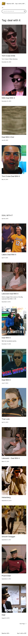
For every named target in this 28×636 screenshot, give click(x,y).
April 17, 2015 (5, 257)
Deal (3, 615)
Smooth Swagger (8, 537)
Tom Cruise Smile (8, 56)
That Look (6, 419)
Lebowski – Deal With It (11, 458)
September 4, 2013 (6, 578)
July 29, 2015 (5, 140)
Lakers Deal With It (9, 255)
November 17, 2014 (6, 344)
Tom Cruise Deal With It (11, 176)
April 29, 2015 (5, 218)
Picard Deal (6, 576)
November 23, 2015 (6, 101)
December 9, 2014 (6, 301)
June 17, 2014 (5, 383)
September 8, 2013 (6, 539)
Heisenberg (6, 497)
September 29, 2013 (6, 500)
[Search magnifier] (25, 11)
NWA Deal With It (8, 98)
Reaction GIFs (10, 3)
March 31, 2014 (5, 461)
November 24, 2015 (6, 62)
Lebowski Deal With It (10, 294)
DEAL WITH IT (7, 215)
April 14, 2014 (5, 422)
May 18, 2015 (5, 179)
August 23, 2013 (5, 618)
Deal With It (6, 338)
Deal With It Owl (8, 137)
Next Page (23, 623)
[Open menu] (2, 7)
